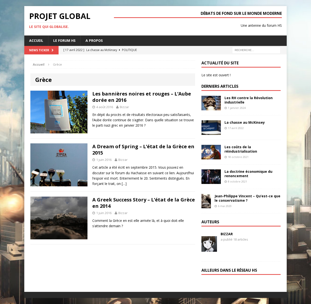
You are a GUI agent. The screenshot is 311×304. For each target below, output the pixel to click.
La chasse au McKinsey (245, 122)
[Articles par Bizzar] (209, 244)
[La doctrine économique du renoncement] (211, 181)
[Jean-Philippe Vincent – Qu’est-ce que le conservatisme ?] (206, 205)
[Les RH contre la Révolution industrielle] (211, 107)
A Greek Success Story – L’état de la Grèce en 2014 (143, 202)
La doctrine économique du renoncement (248, 173)
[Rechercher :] (256, 49)
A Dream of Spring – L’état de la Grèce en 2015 (143, 149)
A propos (94, 40)
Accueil (36, 40)
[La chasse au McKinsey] (211, 132)
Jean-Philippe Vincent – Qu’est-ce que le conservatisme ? (247, 198)
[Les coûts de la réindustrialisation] (211, 156)
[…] (124, 183)
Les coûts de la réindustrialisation (241, 149)
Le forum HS (64, 40)
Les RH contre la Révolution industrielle (249, 100)
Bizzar (124, 107)
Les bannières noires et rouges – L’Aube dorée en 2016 (141, 96)
